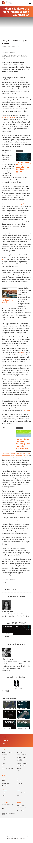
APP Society (4, 811)
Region (4, 775)
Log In (4, 743)
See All (4, 636)
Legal (18, 790)
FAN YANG (6, 718)
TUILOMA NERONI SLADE (23, 728)
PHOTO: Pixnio (5, 37)
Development (5, 755)
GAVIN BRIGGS (21, 718)
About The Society (21, 805)
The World (24, 57)
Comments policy (21, 798)
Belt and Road (20, 752)
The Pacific (19, 783)
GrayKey (22, 352)
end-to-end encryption (18, 204)
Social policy (19, 768)
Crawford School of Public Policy (7, 805)
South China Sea (5, 771)
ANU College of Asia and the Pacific (8, 814)
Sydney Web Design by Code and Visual (16, 839)
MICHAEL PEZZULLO (22, 708)
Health (3, 763)
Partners (5, 740)
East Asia (4, 781)
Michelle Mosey (6, 47)
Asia (18, 778)
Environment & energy (22, 757)
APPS (3, 808)
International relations (22, 763)
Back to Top (5, 582)
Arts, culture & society (7, 752)
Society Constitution (21, 808)
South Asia (19, 781)
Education (4, 757)
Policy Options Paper (9, 117)
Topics (4, 749)
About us (5, 737)
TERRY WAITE (7, 728)
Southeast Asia (5, 783)
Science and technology (8, 57)
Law (3, 766)
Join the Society (20, 810)
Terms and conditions (22, 793)
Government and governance (9, 55)
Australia (18, 57)
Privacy (18, 795)
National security (23, 55)
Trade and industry (21, 771)
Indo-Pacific (4, 793)
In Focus (4, 790)
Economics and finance (22, 755)
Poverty (3, 795)
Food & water (5, 760)
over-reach (26, 410)
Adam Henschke (15, 47)
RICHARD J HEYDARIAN (9, 708)
